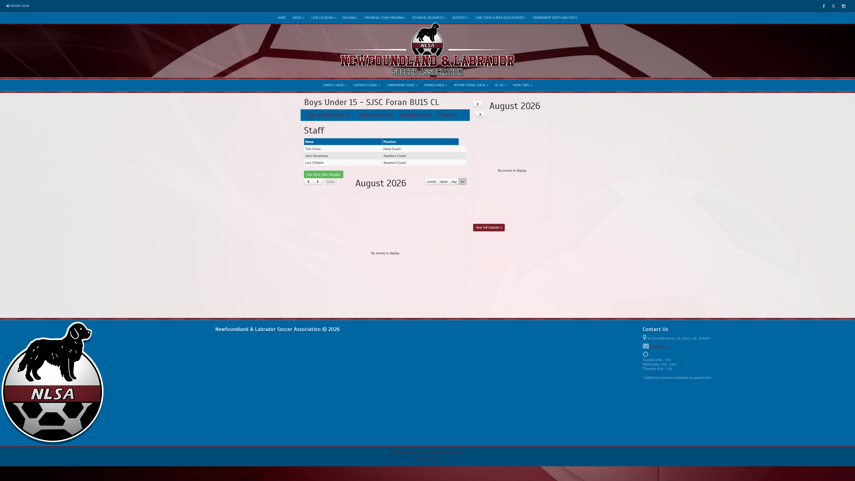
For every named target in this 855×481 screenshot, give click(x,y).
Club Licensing (322, 18)
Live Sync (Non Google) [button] (323, 174)
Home (282, 18)
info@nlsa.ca (659, 346)
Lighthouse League (365, 85)
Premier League (434, 85)
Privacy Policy (452, 452)
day (454, 181)
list (462, 181)
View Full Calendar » (489, 227)
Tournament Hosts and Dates (555, 18)
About (297, 18)
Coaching (348, 18)
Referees (459, 18)
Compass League (333, 85)
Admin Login (427, 459)
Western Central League (470, 85)
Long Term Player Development (499, 18)
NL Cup (500, 85)
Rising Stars (521, 85)
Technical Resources (428, 18)
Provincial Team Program (383, 18)
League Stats (414, 115)
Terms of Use (430, 452)
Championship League (401, 85)
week (444, 181)
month (431, 181)
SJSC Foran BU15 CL (329, 115)
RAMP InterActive (405, 452)
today (330, 181)
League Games (375, 115)
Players (447, 115)
